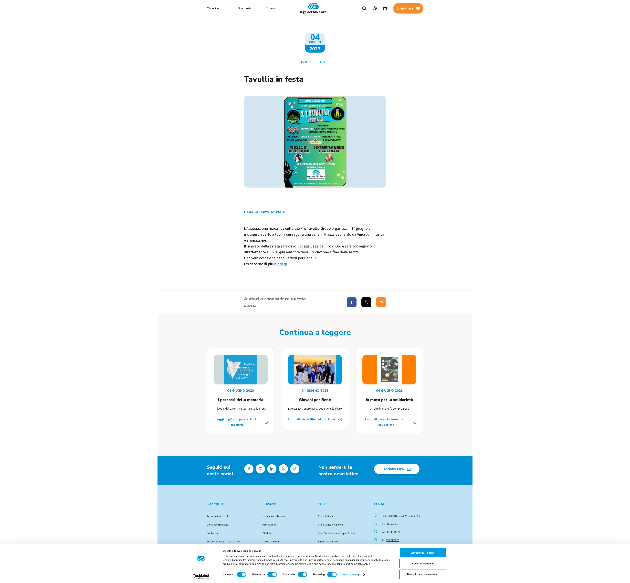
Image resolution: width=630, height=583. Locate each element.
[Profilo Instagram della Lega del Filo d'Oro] (260, 469)
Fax (390, 540)
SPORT (324, 62)
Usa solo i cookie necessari (422, 574)
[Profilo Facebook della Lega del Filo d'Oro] (249, 469)
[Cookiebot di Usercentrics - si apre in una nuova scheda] (201, 576)
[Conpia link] (381, 302)
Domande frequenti (218, 524)
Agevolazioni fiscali (218, 516)
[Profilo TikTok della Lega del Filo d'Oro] (295, 469)
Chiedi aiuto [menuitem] (216, 8)
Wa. (391, 532)
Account (375, 8)
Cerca (364, 8)
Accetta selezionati (423, 563)
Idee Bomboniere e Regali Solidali (337, 533)
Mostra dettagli (351, 574)
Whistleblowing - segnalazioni (224, 541)
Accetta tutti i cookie (423, 552)
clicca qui (281, 263)
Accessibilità (269, 524)
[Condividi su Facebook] (352, 302)
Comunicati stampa (273, 516)
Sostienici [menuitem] (245, 8)
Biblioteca (268, 533)
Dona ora (405, 8)
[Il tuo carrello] (385, 8)
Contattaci (213, 533)
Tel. (390, 523)
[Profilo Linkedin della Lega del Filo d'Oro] (272, 469)
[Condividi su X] (366, 302)
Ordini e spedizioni (328, 541)
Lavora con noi (270, 541)
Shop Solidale (326, 516)
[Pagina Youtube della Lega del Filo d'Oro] (283, 469)
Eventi (306, 62)
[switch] (272, 574)
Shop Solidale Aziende (330, 524)
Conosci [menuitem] (271, 8)
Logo (315, 8)
